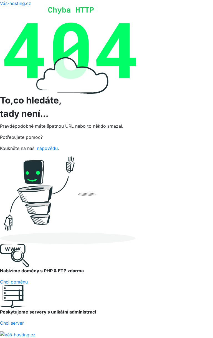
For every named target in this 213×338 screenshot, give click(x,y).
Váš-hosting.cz (15, 3)
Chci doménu (14, 282)
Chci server (12, 323)
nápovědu (47, 148)
